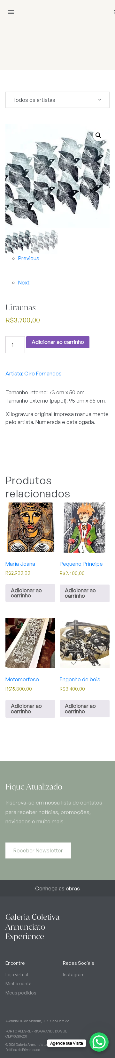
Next (23, 282)
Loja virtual (16, 974)
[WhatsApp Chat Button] (99, 1042)
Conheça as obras (57, 888)
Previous (28, 258)
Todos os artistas (33, 99)
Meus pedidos (20, 992)
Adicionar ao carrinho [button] (26, 593)
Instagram (74, 974)
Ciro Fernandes (43, 373)
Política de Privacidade (22, 1049)
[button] (98, 135)
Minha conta (18, 983)
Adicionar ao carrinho (58, 341)
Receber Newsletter (38, 850)
